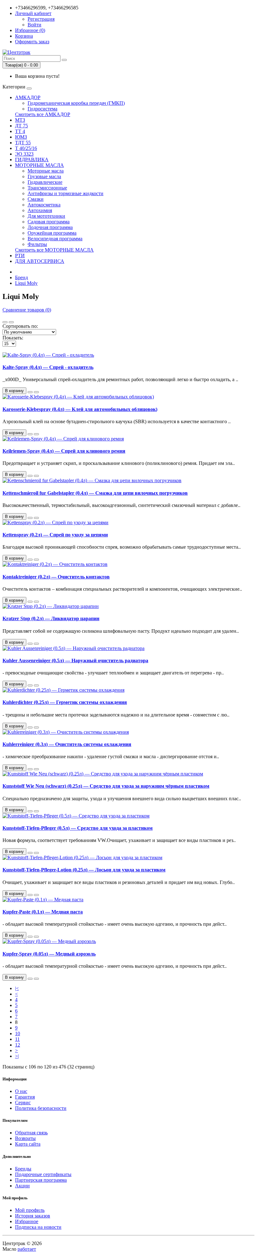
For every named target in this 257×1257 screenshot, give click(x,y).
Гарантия (25, 1097)
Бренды (23, 1168)
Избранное (26, 1221)
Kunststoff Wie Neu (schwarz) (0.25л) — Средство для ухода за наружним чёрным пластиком (106, 786)
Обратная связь (31, 1132)
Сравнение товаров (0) (27, 309)
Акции (22, 1185)
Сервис (23, 1102)
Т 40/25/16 (26, 148)
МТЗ (20, 120)
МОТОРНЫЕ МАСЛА (39, 165)
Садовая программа (49, 221)
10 (17, 1033)
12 (17, 1044)
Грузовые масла (44, 176)
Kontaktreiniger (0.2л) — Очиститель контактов (56, 576)
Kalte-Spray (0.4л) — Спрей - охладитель (48, 367)
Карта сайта (27, 1144)
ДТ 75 (21, 125)
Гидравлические (45, 182)
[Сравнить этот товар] (36, 392)
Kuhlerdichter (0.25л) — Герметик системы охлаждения (65, 702)
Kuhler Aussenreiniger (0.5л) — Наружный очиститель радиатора (75, 660)
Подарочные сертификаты (43, 1174)
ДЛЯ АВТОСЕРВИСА (39, 261)
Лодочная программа (50, 227)
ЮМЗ (21, 137)
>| (17, 1056)
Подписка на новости (38, 1227)
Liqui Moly (26, 283)
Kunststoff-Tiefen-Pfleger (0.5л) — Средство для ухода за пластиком (78, 828)
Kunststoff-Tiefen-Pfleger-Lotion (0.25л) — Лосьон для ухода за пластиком (84, 869)
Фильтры (37, 244)
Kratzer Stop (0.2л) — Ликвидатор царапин (51, 618)
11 (17, 1039)
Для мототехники (46, 216)
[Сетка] (11, 322)
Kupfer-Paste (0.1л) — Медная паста (43, 911)
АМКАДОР (27, 97)
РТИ (20, 255)
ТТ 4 (20, 131)
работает (27, 1249)
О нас (21, 1091)
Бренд (21, 277)
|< (17, 988)
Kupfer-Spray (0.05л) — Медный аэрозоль (49, 953)
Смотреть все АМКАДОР (42, 114)
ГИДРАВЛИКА (32, 159)
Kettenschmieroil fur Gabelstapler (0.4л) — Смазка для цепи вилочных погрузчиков (95, 493)
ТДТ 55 (23, 142)
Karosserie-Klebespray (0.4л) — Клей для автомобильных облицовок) (80, 409)
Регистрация (41, 19)
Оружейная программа (52, 233)
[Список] (5, 322)
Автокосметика (44, 204)
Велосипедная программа (55, 238)
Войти (34, 24)
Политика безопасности (40, 1108)
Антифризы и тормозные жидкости (65, 193)
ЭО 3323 (24, 154)
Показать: (13, 337)
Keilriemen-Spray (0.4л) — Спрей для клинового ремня (64, 451)
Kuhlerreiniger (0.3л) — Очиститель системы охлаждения (67, 744)
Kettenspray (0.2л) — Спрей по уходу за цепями (55, 534)
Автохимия (40, 210)
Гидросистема (42, 108)
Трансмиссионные (47, 187)
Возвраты (25, 1138)
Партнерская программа (41, 1180)
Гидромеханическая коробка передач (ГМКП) (76, 103)
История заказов (32, 1215)
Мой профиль (30, 1210)
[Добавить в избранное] (30, 392)
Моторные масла (46, 170)
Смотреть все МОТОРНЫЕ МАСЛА (54, 250)
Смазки (36, 199)
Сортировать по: (20, 326)
